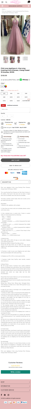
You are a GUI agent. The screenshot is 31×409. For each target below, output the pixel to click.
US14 (26, 97)
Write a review (15, 372)
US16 (4, 100)
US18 (11, 100)
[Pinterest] (5, 395)
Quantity (3, 113)
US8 (4, 97)
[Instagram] (8, 395)
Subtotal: (3, 120)
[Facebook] (1, 395)
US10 (11, 97)
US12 (18, 97)
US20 (18, 100)
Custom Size (26, 100)
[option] (15, 6)
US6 (26, 93)
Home (3, 9)
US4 (18, 93)
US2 (11, 93)
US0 (4, 93)
